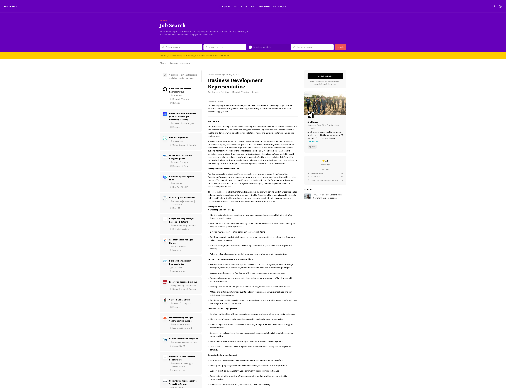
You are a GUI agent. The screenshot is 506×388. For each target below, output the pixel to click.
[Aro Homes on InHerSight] (325, 115)
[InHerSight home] (11, 6)
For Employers (279, 6)
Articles (244, 6)
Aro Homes (213, 92)
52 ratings (325, 164)
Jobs (235, 6)
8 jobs (313, 147)
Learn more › (313, 141)
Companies (225, 6)
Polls (253, 6)
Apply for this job (325, 76)
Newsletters (264, 6)
